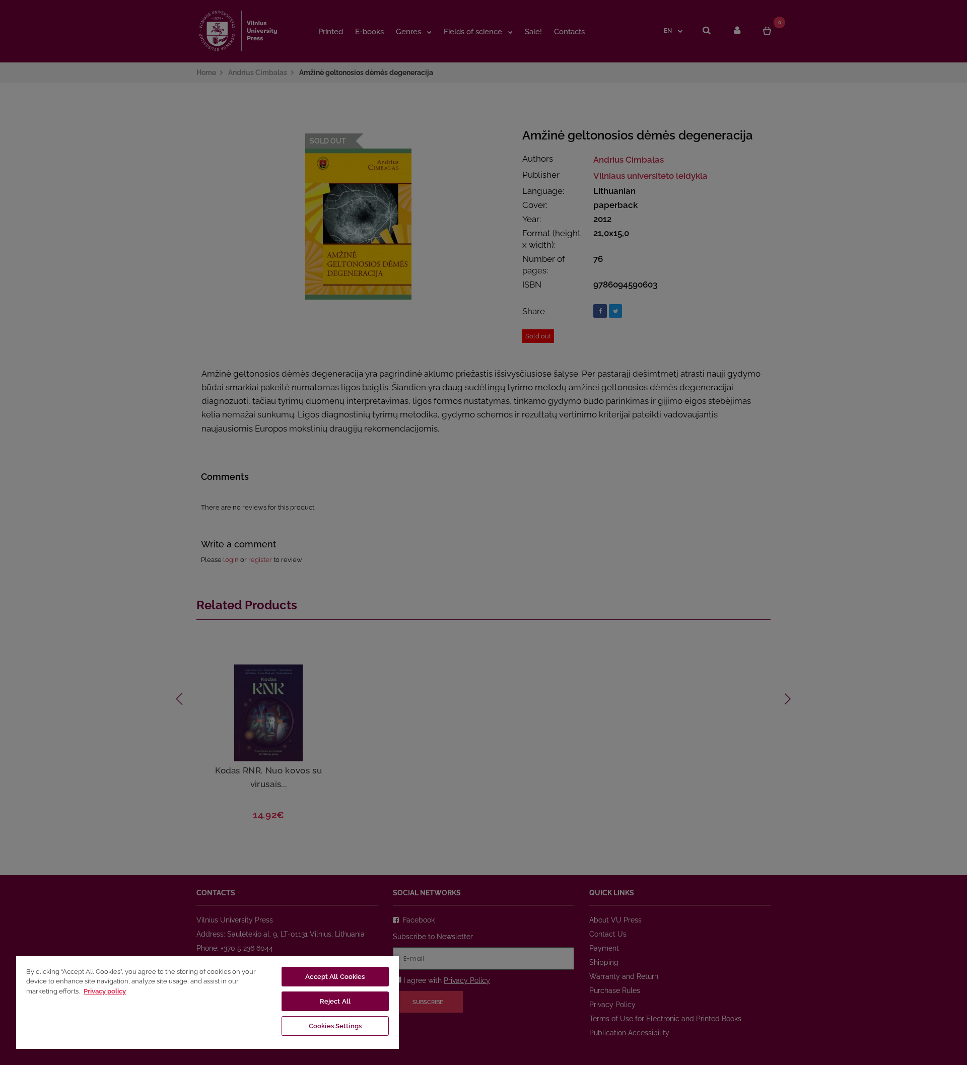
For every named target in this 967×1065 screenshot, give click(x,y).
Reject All (335, 1001)
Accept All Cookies (335, 976)
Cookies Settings (335, 1026)
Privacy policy (105, 991)
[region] (207, 1002)
